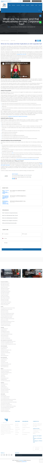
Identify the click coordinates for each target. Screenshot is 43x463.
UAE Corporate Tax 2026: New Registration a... (18, 195)
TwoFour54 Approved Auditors (6, 302)
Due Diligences (24, 434)
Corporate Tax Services (5, 371)
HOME (9, 5)
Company (32, 5)
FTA (12, 152)
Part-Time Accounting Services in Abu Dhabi (8, 406)
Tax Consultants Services (5, 398)
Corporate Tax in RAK (4, 362)
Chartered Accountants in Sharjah (6, 334)
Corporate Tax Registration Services (7, 342)
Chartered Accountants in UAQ (6, 350)
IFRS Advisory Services (4, 311)
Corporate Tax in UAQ (4, 351)
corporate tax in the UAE (21, 54)
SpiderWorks (24, 461)
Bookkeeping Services (4, 365)
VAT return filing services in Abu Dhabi (7, 407)
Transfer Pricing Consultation (6, 325)
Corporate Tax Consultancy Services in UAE (8, 341)
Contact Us (40, 8)
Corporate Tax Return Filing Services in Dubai (8, 344)
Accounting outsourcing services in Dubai (8, 307)
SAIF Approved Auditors (5, 299)
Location (18, 5)
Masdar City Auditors (4, 287)
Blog (36, 5)
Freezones (23, 5)
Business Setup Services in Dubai (6, 317)
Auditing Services (4, 330)
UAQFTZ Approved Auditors (5, 303)
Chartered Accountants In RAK (6, 364)
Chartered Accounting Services (6, 369)
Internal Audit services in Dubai (6, 322)
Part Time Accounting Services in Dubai (7, 313)
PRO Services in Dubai (4, 320)
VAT (23, 430)
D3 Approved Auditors (4, 295)
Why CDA (16, 425)
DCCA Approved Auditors (5, 292)
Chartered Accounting (4, 392)
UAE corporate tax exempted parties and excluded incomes (27, 159)
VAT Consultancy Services (5, 332)
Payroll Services (3, 395)
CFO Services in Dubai (4, 310)
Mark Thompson (15, 173)
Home (9, 26)
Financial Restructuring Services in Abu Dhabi (8, 399)
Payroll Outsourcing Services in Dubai (7, 314)
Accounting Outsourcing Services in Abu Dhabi (9, 402)
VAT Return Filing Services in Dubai (6, 316)
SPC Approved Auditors (5, 300)
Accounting (24, 425)
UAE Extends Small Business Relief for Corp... (18, 201)
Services (13, 5)
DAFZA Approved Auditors (5, 283)
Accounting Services (4, 328)
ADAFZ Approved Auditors (5, 288)
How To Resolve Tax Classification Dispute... (18, 190)
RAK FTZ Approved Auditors (5, 297)
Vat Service (3, 375)
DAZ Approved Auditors (5, 289)
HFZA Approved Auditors (5, 293)
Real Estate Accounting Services (6, 404)
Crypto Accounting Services (5, 411)
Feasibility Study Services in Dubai (6, 309)
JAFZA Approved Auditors (5, 285)
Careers (16, 434)
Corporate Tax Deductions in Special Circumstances (17, 116)
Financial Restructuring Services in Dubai (7, 321)
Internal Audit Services (4, 335)
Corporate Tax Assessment (5, 324)
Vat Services (3, 354)
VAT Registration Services (5, 331)
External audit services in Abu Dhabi (7, 400)
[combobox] (3, 238)
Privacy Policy (17, 429)
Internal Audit (3, 376)
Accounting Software (26, 432)
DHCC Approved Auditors (5, 296)
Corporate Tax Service (4, 336)
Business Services (25, 424)
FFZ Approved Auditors (4, 304)
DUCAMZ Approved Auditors (5, 291)
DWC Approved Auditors (5, 284)
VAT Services (3, 361)
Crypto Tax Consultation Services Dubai (7, 318)
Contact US (17, 427)
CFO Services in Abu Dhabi (5, 403)
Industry (27, 5)
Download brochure (37, 449)
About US (16, 424)
